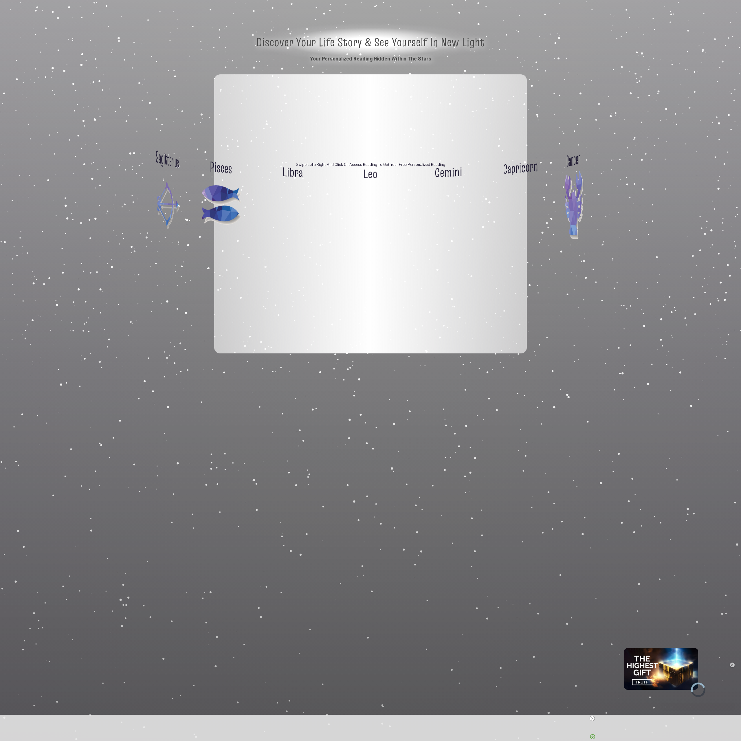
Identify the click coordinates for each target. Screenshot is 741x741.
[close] (592, 718)
